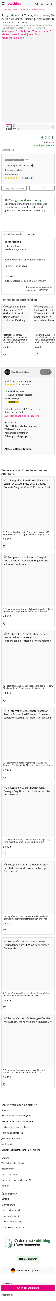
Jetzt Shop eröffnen (10, 1138)
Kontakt (5, 1198)
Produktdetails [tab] (13, 234)
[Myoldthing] (41, 3)
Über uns (5, 1110)
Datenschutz (7, 1294)
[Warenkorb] (52, 3)
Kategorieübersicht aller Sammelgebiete (20, 1149)
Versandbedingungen (16, 432)
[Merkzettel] (47, 3)
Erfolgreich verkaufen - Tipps (15, 1127)
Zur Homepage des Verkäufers (21, 415)
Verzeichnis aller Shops (12, 1163)
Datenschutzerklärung (24, 426)
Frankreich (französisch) (12, 1227)
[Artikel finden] (36, 3)
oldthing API (7, 1144)
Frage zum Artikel (17, 188)
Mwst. (52, 142)
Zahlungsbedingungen (16, 436)
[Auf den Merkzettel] (42, 188)
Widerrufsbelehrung (15, 429)
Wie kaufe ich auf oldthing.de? (16, 1115)
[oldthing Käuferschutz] (28, 1243)
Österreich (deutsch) (11, 1210)
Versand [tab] (31, 234)
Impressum (10, 422)
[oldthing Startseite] (14, 3)
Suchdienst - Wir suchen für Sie (16, 1180)
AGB (6, 426)
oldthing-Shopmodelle (12, 1132)
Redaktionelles (8, 1168)
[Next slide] (53, 127)
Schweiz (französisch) (11, 1221)
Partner (5, 1185)
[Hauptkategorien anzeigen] (3, 3)
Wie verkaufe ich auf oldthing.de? (17, 1121)
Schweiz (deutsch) (10, 1216)
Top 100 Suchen (9, 1174)
